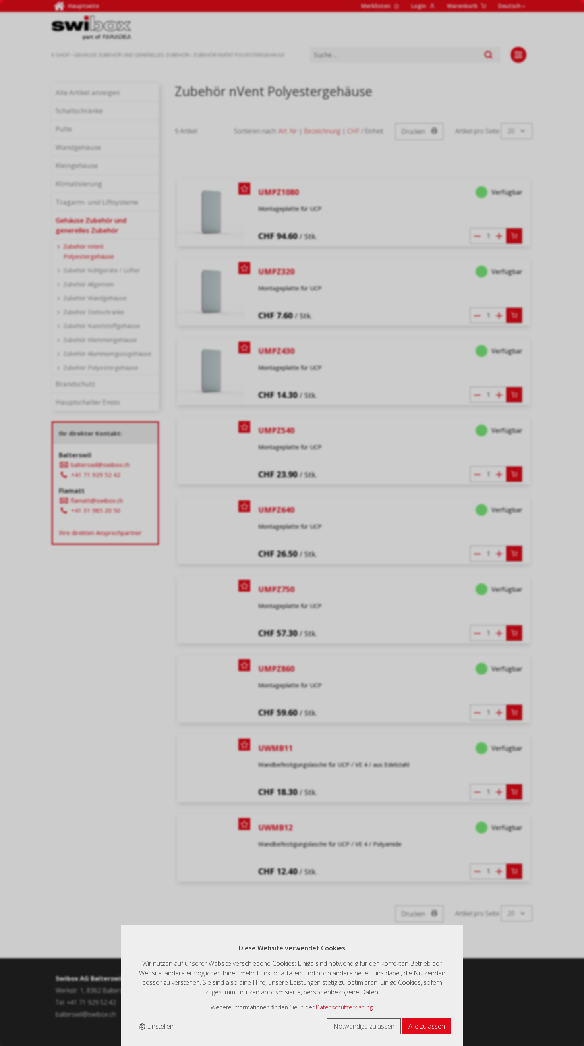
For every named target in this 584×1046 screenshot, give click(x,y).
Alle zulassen (426, 1026)
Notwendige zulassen (363, 1026)
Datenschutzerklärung (344, 1007)
